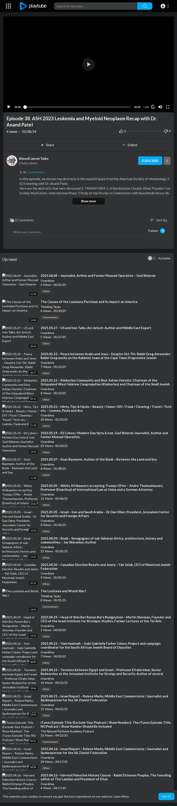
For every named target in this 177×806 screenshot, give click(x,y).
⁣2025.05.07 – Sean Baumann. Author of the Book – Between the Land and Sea (99, 459)
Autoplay (164, 258)
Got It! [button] (166, 796)
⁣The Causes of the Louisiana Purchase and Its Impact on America (89, 302)
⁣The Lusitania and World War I (63, 591)
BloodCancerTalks (34, 158)
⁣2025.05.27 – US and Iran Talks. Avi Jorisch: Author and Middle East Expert (96, 328)
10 (153, 107)
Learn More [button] (121, 796)
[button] (165, 6)
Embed (132, 145)
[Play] (9, 107)
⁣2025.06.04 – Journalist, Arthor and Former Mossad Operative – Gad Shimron (98, 275)
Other (46, 291)
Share (50, 145)
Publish (154, 231)
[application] (88, 64)
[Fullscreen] (168, 107)
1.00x (146, 107)
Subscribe (150, 161)
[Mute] (160, 107)
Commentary (35, 172)
